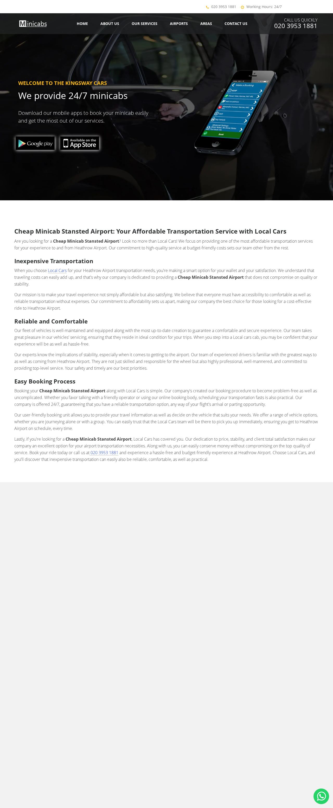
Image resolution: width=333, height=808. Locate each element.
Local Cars (57, 270)
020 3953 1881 (223, 6)
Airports (179, 23)
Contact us (236, 23)
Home (82, 23)
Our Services (144, 23)
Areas (206, 23)
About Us (109, 23)
